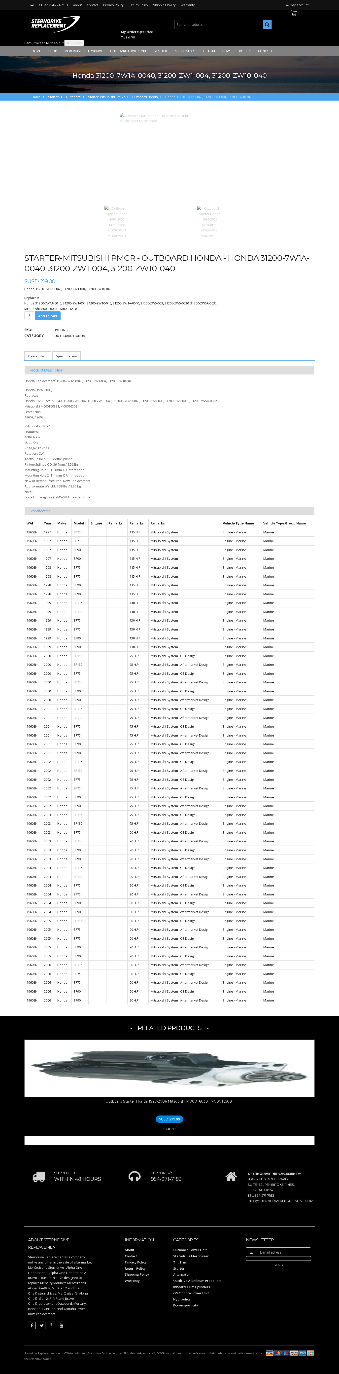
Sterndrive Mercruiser (191, 1256)
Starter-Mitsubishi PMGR (106, 97)
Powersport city (236, 51)
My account (299, 5)
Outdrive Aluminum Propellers (197, 1280)
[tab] (37, 356)
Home (36, 51)
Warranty (188, 5)
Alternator (184, 51)
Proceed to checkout (48, 43)
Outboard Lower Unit (128, 51)
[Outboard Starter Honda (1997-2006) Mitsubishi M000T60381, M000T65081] (163, 156)
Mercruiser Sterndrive (84, 51)
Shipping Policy (164, 5)
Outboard (73, 97)
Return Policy (138, 5)
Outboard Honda (145, 97)
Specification (66, 356)
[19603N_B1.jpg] (209, 222)
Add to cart (47, 316)
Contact (92, 5)
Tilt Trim (208, 51)
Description (37, 356)
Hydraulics (181, 1299)
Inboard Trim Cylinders (191, 1287)
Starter (160, 51)
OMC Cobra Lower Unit (191, 1293)
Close (77, 43)
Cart (27, 43)
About (77, 5)
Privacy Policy (113, 5)
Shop (52, 51)
